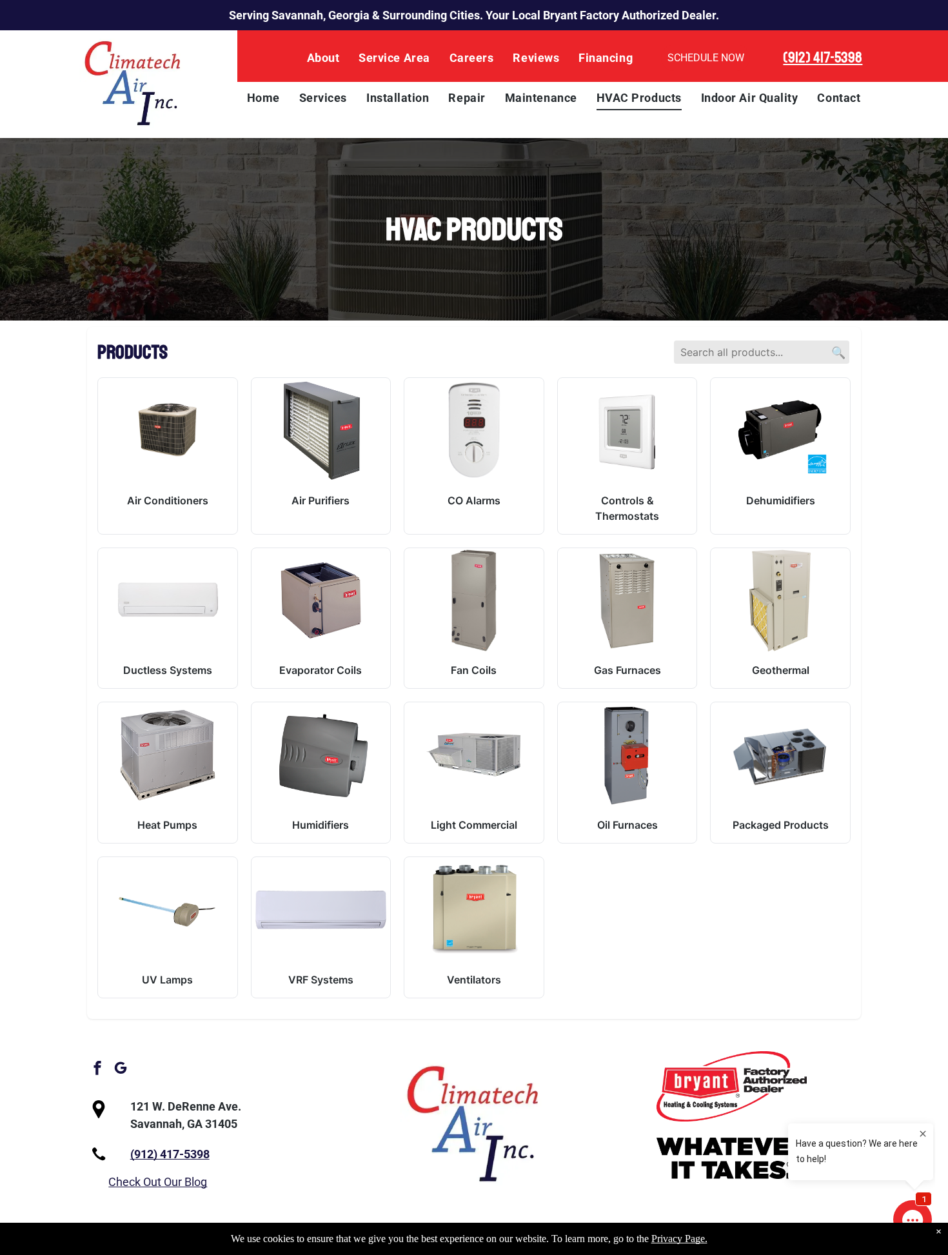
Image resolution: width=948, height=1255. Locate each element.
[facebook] (97, 1070)
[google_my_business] (120, 1070)
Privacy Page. (679, 1238)
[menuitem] (323, 58)
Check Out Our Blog (157, 1182)
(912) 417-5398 (822, 57)
